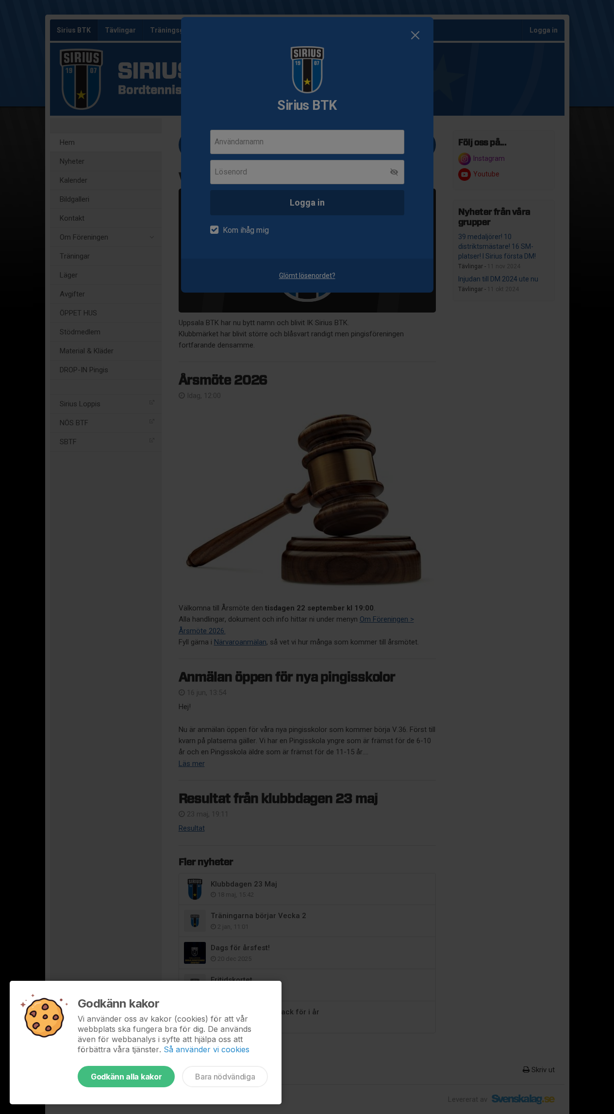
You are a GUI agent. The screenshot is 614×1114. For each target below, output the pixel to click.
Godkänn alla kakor (126, 1076)
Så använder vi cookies (206, 1049)
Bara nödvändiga (225, 1076)
